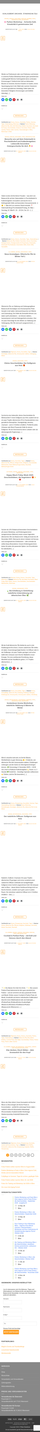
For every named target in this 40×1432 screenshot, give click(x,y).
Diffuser (12, 462)
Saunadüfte (4, 246)
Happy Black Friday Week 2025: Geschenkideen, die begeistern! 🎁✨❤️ (20, 477)
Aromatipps (4, 354)
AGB (33, 1423)
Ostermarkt (32, 243)
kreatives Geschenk (21, 128)
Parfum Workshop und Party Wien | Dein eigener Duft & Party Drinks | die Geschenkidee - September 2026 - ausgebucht (26, 1200)
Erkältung (20, 692)
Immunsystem (14, 694)
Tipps (33, 18)
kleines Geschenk (6, 927)
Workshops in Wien (6, 131)
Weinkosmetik (6, 1353)
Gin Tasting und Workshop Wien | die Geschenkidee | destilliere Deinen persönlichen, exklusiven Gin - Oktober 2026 (26, 1245)
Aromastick (4, 1147)
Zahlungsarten (6, 1382)
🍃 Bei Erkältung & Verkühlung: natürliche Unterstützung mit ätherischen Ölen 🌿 (20, 593)
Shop (3, 1372)
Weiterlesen (20, 115)
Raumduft (28, 464)
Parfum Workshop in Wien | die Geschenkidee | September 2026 (25, 1213)
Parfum (23, 18)
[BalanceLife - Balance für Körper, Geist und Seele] (20, 7)
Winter (3, 355)
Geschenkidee (11, 128)
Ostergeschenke (5, 243)
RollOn (32, 1147)
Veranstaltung (16, 19)
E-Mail (5, 1315)
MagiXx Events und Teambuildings (12, 1346)
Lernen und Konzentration (24, 1047)
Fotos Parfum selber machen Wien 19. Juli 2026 (17, 1180)
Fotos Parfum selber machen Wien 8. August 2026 (17, 1167)
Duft (11, 126)
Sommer (29, 18)
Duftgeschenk (18, 462)
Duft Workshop (17, 126)
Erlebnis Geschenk (27, 126)
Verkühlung (34, 694)
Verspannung (4, 1148)
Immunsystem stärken (23, 354)
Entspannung (13, 699)
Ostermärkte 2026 (21, 244)
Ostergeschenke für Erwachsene (20, 243)
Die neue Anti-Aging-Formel (10, 1187)
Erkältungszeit (5, 694)
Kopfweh (27, 1147)
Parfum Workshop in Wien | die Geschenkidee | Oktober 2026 (25, 1258)
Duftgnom (25, 462)
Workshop (25, 19)
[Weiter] (32, 1155)
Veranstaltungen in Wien (25, 129)
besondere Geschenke (28, 579)
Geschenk (18, 18)
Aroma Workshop (26, 805)
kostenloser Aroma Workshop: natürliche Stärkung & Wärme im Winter (20, 705)
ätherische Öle (5, 126)
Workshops (12, 583)
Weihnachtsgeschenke (7, 466)
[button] (2, 6)
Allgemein (12, 251)
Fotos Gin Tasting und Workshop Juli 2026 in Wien (18, 1183)
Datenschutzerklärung (22, 1423)
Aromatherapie (5, 807)
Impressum (9, 1423)
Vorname (6, 1298)
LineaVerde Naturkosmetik (10, 1350)
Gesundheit (24, 251)
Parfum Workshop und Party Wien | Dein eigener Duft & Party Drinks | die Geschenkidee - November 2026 (26, 1270)
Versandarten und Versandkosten (12, 1379)
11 (28, 1155)
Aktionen (9, 471)
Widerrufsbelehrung (7, 1386)
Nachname (6, 1306)
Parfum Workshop (30, 124)
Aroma (6, 18)
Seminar (28, 699)
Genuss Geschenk (31, 241)
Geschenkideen (22, 581)
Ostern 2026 (30, 244)
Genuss (11, 18)
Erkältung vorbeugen (28, 692)
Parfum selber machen (11, 1041)
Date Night (17, 1039)
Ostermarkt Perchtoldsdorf (8, 244)
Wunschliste (5, 1375)
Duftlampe (28, 925)
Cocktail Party (10, 1039)
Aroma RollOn (29, 1145)
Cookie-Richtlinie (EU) (20, 1424)
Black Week (8, 581)
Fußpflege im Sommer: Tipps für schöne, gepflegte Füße (20, 1176)
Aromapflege (4, 692)
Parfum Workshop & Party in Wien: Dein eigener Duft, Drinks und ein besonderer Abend (19, 1172)
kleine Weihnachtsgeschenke (17, 464)
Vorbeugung (33, 354)
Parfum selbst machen (12, 129)
